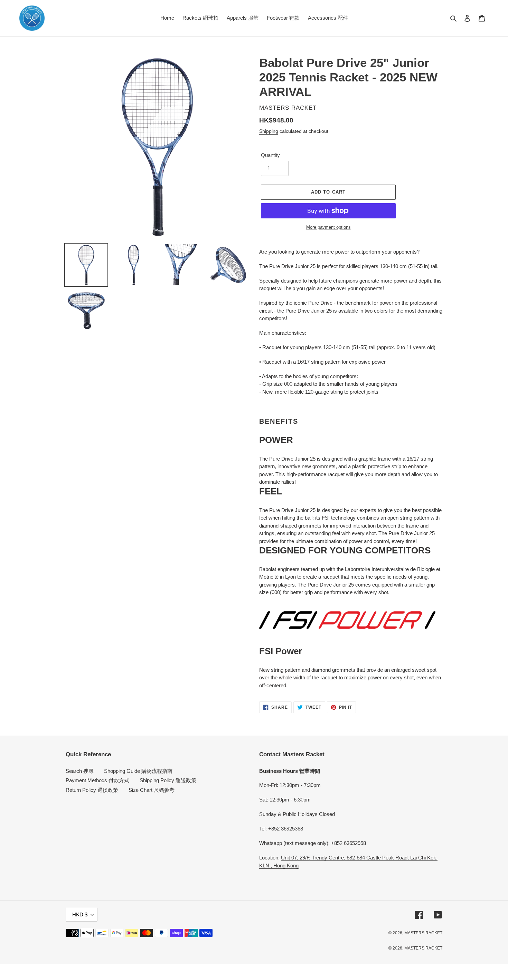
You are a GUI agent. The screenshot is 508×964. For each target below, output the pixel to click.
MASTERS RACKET (423, 933)
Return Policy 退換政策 (92, 790)
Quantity (270, 155)
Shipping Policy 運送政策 (168, 780)
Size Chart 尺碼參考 (152, 790)
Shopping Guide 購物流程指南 (138, 771)
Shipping (268, 131)
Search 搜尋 (80, 771)
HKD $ (79, 914)
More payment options (328, 227)
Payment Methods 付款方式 (97, 780)
